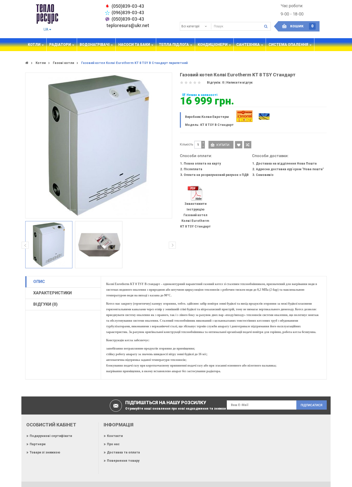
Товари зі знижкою (45, 452)
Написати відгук (239, 82)
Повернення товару (123, 460)
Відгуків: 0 (215, 82)
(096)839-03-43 (128, 12)
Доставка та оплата (123, 452)
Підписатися (311, 405)
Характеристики (52, 292)
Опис (39, 281)
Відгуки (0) (45, 304)
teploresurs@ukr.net (127, 25)
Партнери (37, 444)
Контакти (115, 436)
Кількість (186, 144)
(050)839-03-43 (128, 19)
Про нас (113, 444)
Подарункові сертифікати (51, 436)
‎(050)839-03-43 (128, 6)
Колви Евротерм (215, 117)
